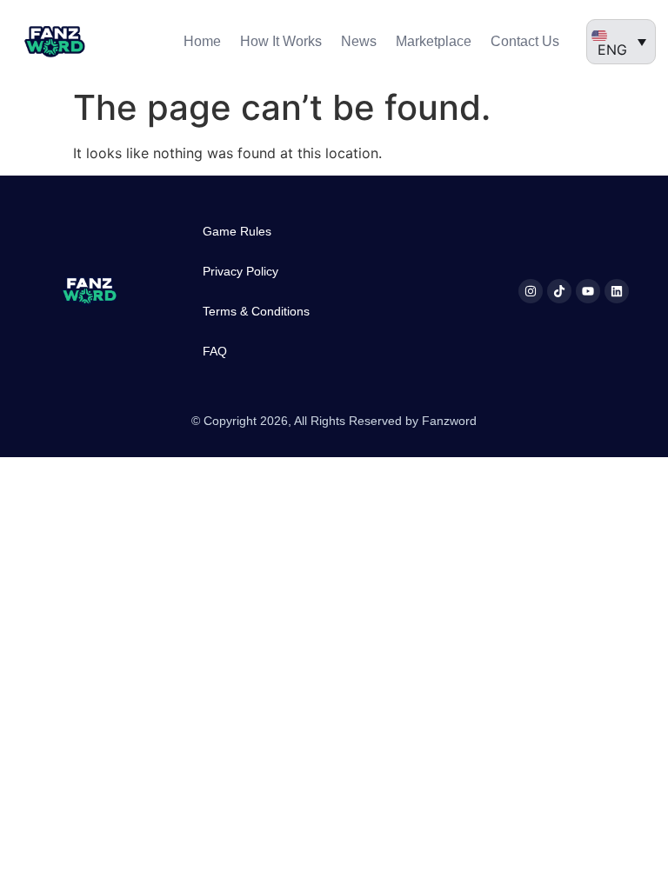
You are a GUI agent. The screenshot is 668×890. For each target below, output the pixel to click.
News (359, 41)
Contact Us (525, 41)
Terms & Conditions (256, 311)
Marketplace (433, 41)
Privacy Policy (240, 271)
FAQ (215, 351)
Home (202, 41)
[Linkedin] (617, 291)
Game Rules (237, 231)
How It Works (281, 41)
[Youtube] (588, 291)
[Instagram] (530, 291)
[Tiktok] (559, 291)
